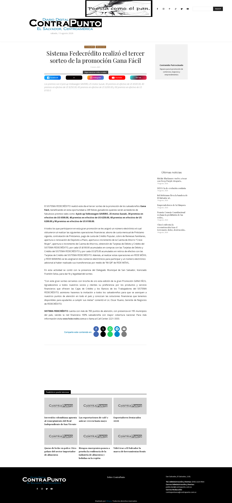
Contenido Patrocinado (171, 65)
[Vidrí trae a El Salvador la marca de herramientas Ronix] (130, 436)
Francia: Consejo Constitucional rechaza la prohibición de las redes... (171, 215)
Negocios (101, 47)
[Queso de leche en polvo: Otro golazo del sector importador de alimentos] (60, 436)
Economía (89, 47)
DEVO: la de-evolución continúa (171, 188)
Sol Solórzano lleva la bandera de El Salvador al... (172, 196)
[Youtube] (187, 9)
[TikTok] (175, 9)
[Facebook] (157, 9)
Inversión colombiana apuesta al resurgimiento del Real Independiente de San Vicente (60, 421)
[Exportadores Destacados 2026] (130, 406)
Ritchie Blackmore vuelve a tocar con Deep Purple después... (172, 179)
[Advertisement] (95, 179)
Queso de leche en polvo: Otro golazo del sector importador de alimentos (60, 451)
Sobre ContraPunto (116, 477)
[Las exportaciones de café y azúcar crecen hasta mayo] (95, 406)
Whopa (109, 501)
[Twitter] (181, 9)
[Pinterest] (169, 9)
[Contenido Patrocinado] (171, 53)
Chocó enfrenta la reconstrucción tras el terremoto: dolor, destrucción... (171, 227)
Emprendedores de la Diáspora (171, 205)
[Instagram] (163, 9)
